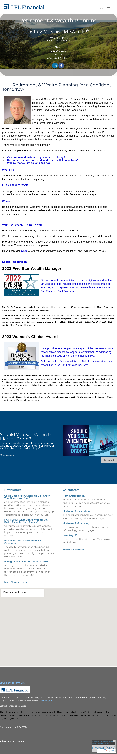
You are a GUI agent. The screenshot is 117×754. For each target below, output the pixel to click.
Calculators (71, 490)
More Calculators (74, 549)
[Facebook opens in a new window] (61, 66)
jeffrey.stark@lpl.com (58, 58)
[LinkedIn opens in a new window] (55, 66)
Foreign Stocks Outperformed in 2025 (26, 561)
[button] (104, 8)
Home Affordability (74, 495)
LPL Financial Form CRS (12, 682)
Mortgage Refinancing (76, 523)
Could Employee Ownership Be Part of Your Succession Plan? (27, 496)
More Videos (7, 455)
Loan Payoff (70, 535)
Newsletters (12, 490)
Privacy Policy (7, 741)
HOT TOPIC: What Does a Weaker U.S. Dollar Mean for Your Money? (26, 520)
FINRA (44, 700)
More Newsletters (15, 582)
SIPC (50, 700)
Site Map (20, 741)
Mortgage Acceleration (76, 511)
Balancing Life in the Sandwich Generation (22, 541)
